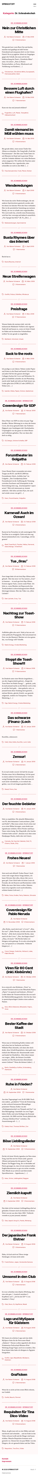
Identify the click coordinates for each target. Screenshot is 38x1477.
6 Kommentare (20, 362)
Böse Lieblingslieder (19, 1141)
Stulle (12, 843)
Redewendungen (10, 223)
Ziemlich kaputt (19, 1193)
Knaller (16, 895)
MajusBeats (18, 1358)
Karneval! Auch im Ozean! (19, 515)
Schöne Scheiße (18, 441)
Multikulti (8, 339)
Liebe (30, 951)
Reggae (25, 1178)
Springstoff (28, 401)
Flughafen (8, 113)
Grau (16, 598)
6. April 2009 (29, 190)
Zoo (27, 1126)
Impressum (6, 1461)
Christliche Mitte (19, 72)
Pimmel (17, 1397)
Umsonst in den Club (19, 1277)
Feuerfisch (12, 544)
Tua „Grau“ (18, 561)
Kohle (14, 742)
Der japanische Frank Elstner (19, 1237)
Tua (19, 598)
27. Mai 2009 (29, 37)
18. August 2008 (29, 1328)
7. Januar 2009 (29, 863)
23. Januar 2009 (29, 727)
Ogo (6, 703)
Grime (11, 1178)
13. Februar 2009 (29, 566)
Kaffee (19, 1067)
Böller (6, 895)
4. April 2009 (29, 246)
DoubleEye (13, 1067)
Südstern (8, 1360)
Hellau (25, 544)
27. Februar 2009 (29, 410)
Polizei (12, 294)
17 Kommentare (20, 317)
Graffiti (7, 294)
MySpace (26, 1358)
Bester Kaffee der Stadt (19, 1026)
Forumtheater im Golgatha (19, 457)
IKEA (10, 1007)
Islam (18, 74)
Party (21, 895)
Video (22, 1448)
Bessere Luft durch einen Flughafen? (19, 90)
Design (9, 441)
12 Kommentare (29, 1149)
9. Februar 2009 (29, 668)
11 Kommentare (20, 625)
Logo (11, 1358)
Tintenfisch (18, 546)
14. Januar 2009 (29, 761)
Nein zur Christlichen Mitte (19, 30)
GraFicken (19, 1374)
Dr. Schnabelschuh (19, 23)
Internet (18, 262)
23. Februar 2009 (29, 522)
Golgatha (22, 498)
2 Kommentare (20, 765)
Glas (6, 1221)
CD (6, 441)
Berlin (7, 1067)
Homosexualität (10, 74)
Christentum (9, 72)
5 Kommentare (20, 40)
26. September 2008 (13, 1092)
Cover (7, 951)
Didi (27, 841)
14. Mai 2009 (29, 138)
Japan (16, 1262)
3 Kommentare (20, 284)
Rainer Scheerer (15, 37)
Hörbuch (25, 951)
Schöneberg (27, 1067)
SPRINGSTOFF (8, 4)
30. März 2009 (30, 281)
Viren (6, 1009)
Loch (25, 742)
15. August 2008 (29, 1379)
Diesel (7, 789)
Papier (17, 391)
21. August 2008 (29, 1282)
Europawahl (30, 72)
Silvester (33, 895)
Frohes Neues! (19, 858)
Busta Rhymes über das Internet (19, 239)
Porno (12, 789)
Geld (6, 742)
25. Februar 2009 (29, 464)
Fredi (19, 171)
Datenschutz (6, 1473)
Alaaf (6, 544)
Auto (6, 1007)
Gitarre (7, 843)
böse (6, 1178)
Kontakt (5, 1459)
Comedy (7, 841)
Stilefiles (18, 294)
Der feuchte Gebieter (19, 804)
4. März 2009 (29, 359)
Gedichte (18, 951)
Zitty (16, 843)
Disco (10, 1304)
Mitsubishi (23, 1007)
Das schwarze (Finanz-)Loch (19, 720)
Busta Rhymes (10, 262)
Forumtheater (13, 498)
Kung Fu (16, 1221)
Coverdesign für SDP (19, 405)
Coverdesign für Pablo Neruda (19, 912)
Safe (29, 742)
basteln (7, 391)
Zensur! (19, 756)
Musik (25, 1304)
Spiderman (29, 391)
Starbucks (8, 1069)
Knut (11, 1126)
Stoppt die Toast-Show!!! (19, 661)
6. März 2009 (29, 314)
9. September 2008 (12, 1201)
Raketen (26, 895)
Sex (15, 789)
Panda (22, 1221)
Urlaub (21, 339)
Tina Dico (16, 1448)
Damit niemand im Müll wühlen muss (19, 131)
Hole (10, 742)
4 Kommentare (20, 141)
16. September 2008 (12, 1149)
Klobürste (15, 1007)
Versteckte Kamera (26, 1262)
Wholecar (25, 294)
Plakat (18, 113)
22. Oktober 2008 (30, 1032)
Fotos (11, 895)
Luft (13, 113)
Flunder (19, 544)
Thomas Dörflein (19, 1126)
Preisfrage (19, 309)
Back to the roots (19, 354)
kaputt (11, 1221)
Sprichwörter (21, 223)
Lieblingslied (18, 1178)
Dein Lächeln (9, 598)
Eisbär (7, 1126)
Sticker (29, 171)
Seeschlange (9, 546)
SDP (26, 441)
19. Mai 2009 (29, 97)
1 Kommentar (20, 249)
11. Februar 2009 (29, 622)
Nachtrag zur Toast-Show (19, 615)
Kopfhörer (18, 1304)
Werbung (28, 1221)
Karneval (31, 544)
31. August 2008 (29, 1244)
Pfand (24, 171)
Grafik (7, 1358)
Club (6, 1304)
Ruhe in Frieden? (19, 1084)
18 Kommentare (20, 569)
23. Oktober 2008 (30, 977)
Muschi (12, 1397)
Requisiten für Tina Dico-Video (19, 1414)
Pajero (29, 1007)
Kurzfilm (20, 742)
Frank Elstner (9, 1262)
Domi (6, 498)
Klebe (12, 391)
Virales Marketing (20, 645)
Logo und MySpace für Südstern (19, 1321)
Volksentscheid (10, 115)
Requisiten (8, 1448)
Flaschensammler (11, 171)
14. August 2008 (29, 1421)
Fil (30, 841)
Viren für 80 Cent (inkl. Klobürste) (19, 970)
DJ (14, 1304)
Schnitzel (15, 339)
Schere (22, 391)
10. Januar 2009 (29, 809)
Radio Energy (9, 645)
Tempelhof (24, 113)
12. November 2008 (13, 922)
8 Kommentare (29, 922)
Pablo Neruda (9, 953)
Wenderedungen (19, 185)
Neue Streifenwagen (19, 276)
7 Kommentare (20, 100)
